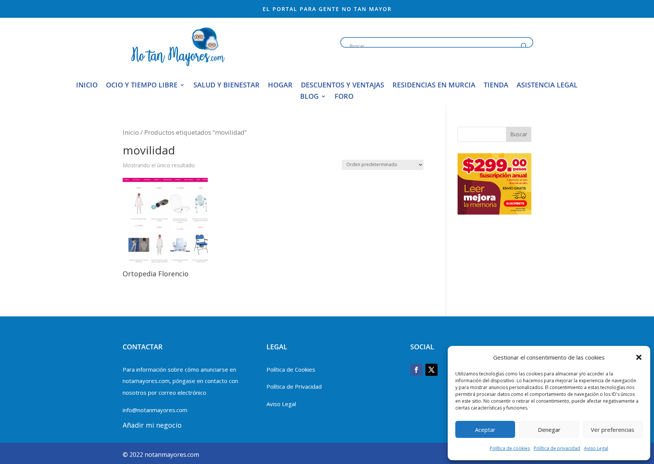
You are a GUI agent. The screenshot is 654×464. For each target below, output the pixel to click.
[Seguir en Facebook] (416, 370)
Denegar (549, 429)
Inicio (87, 85)
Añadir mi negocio (152, 425)
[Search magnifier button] (524, 46)
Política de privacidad (557, 448)
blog (309, 97)
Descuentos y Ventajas (342, 85)
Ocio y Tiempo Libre (142, 85)
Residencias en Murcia (433, 85)
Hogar (280, 85)
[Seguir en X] (431, 370)
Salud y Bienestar (226, 85)
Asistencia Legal (547, 85)
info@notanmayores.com (155, 410)
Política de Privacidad (294, 386)
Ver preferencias (612, 429)
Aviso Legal (596, 448)
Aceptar (485, 429)
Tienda (496, 85)
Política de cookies (510, 448)
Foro (344, 97)
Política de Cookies (290, 369)
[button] (639, 357)
